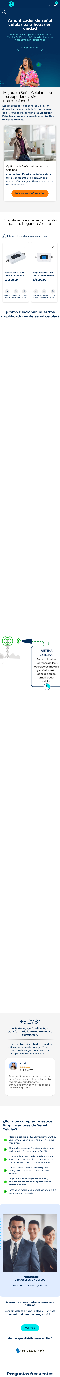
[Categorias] (4, 4)
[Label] (48, 4)
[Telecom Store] (11, 4)
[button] (24, 246)
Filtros (10, 236)
